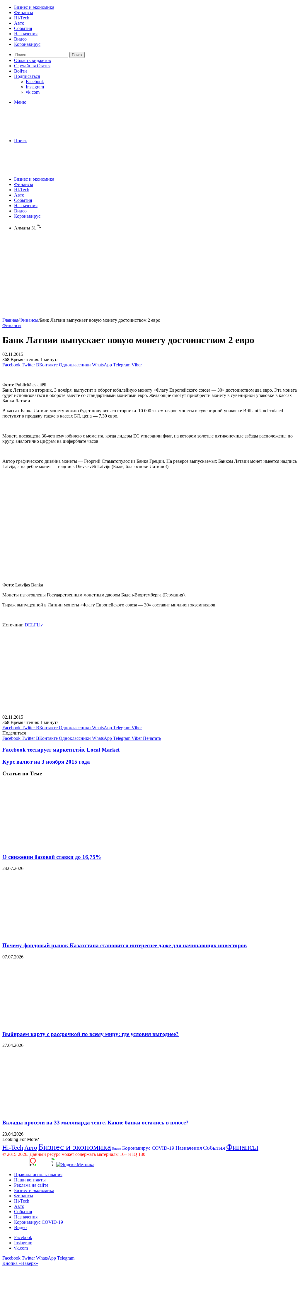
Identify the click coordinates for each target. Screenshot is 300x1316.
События (23, 28)
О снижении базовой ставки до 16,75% (51, 857)
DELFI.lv (34, 624)
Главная (10, 320)
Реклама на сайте (31, 1185)
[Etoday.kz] (46, 130)
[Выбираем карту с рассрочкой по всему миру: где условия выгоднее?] (59, 1022)
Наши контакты (30, 1179)
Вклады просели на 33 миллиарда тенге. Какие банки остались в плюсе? (95, 1122)
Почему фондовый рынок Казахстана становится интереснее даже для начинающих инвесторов (124, 945)
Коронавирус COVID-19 (148, 1148)
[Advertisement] (150, 276)
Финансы (23, 12)
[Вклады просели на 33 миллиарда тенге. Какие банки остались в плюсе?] (59, 1111)
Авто (19, 23)
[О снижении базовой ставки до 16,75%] (59, 845)
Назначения (26, 33)
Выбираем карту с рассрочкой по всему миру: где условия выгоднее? (90, 1034)
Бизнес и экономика (34, 7)
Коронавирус (27, 44)
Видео (20, 38)
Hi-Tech (21, 17)
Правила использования (38, 1174)
